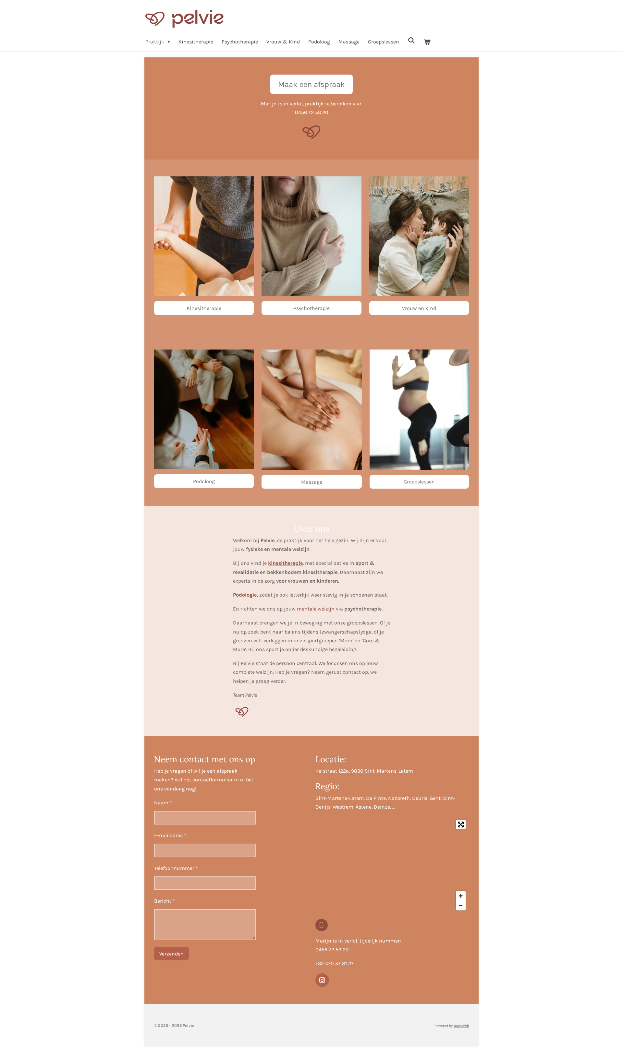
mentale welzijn (316, 609)
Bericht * (164, 901)
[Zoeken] (411, 40)
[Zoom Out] (461, 905)
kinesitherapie (285, 563)
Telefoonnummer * (176, 868)
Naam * (163, 803)
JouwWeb (461, 1026)
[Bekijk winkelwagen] (427, 42)
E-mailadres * (170, 835)
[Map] (392, 865)
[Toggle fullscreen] (461, 824)
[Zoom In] (461, 896)
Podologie (245, 595)
